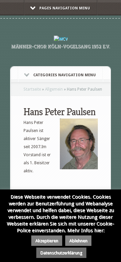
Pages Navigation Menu (64, 8)
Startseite (32, 89)
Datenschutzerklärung (61, 252)
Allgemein (54, 89)
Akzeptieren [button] (46, 240)
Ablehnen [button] (78, 240)
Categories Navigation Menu (64, 75)
